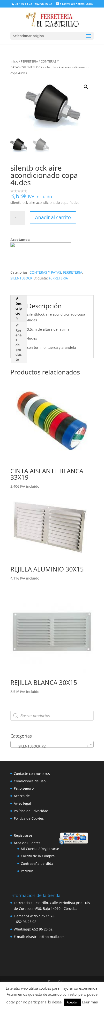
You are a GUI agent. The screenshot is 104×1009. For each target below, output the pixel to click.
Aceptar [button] (72, 1002)
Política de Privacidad (31, 811)
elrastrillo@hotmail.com (45, 936)
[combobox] (52, 744)
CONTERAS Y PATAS (45, 272)
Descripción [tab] (18, 310)
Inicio (14, 61)
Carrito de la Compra (38, 856)
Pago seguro (24, 788)
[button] (86, 86)
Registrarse (23, 835)
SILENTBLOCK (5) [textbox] (51, 746)
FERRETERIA (29, 61)
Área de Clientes (27, 843)
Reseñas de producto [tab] (18, 345)
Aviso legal (22, 803)
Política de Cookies (29, 818)
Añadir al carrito (53, 217)
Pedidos (27, 871)
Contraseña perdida (37, 863)
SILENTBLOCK (32, 67)
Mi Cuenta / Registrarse (40, 848)
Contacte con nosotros (32, 773)
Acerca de (22, 796)
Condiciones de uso (29, 781)
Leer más (90, 1002)
